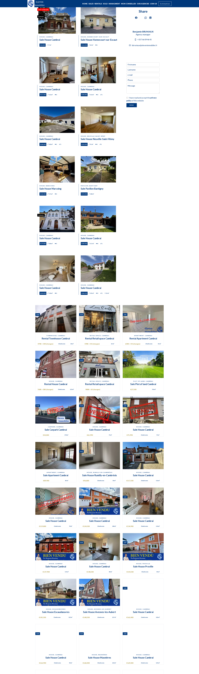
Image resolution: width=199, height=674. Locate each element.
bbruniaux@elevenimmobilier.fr (144, 45)
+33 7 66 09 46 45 (144, 39)
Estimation (165, 4)
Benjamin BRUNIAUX (143, 31)
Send (131, 105)
